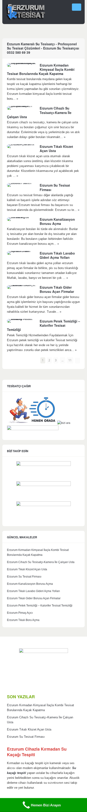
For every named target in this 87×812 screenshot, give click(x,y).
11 (70, 360)
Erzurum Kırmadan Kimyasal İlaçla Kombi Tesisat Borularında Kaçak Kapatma (40, 69)
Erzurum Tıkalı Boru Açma (23, 620)
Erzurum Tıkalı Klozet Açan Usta (56, 148)
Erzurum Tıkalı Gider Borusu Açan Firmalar (57, 289)
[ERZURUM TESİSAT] (25, 18)
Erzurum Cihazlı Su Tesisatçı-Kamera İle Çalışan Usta (40, 562)
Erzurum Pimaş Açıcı (20, 612)
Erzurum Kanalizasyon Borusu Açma (57, 221)
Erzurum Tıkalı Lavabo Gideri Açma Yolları (57, 255)
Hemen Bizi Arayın (46, 805)
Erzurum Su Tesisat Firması (55, 187)
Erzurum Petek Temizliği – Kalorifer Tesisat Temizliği (43, 325)
